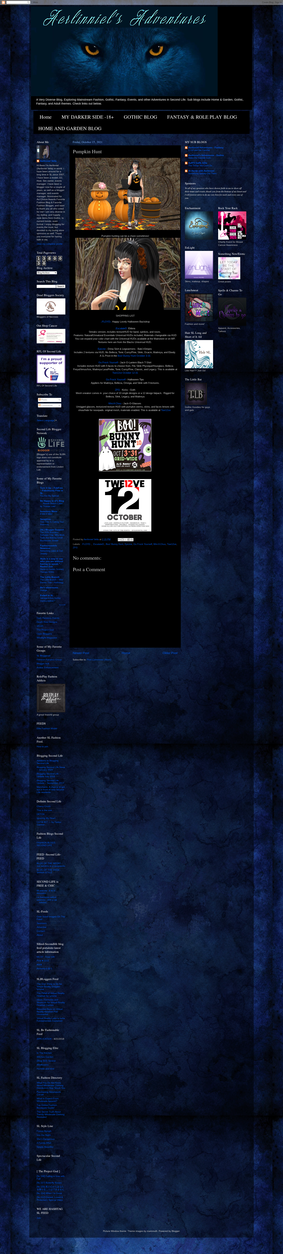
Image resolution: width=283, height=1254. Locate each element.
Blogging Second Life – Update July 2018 (49, 775)
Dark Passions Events (48, 618)
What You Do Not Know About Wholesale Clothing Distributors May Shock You (51, 1085)
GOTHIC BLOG (140, 116)
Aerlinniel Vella (48, 161)
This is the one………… (49, 810)
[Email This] (119, 539)
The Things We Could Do (200, 165)
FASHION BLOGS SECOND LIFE (46, 844)
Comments (47, 405)
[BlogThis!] (122, 539)
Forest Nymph (44, 1131)
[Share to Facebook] (128, 539)
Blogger (175, 1231)
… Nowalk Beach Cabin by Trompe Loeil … (51, 505)
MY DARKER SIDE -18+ (88, 116)
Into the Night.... (45, 1135)
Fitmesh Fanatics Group (49, 659)
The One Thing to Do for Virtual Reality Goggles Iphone (49, 986)
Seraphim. (45, 519)
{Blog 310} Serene (46, 1061)
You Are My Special (49, 496)
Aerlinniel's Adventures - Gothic (206, 155)
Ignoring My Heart (46, 818)
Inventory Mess (48, 511)
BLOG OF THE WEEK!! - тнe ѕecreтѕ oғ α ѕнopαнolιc (51, 864)
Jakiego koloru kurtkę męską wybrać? (50, 599)
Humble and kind (45, 1069)
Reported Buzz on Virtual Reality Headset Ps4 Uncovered (50, 1012)
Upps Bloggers (44, 634)
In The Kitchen (44, 1053)
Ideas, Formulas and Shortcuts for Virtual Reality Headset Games (51, 1002)
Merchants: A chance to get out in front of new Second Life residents (51, 790)
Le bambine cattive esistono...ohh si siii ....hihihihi (47, 900)
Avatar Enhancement (47, 667)
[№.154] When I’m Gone (49, 1193)
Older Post (170, 653)
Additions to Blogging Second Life (47, 761)
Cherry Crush (44, 806)
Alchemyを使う (44, 968)
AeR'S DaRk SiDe (197, 163)
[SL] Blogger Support (52, 530)
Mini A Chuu (114, 403)
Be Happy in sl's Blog (52, 501)
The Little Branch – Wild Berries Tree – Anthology (52, 581)
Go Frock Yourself (108, 362)
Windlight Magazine (47, 638)
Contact (41, 931)
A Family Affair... (45, 1143)
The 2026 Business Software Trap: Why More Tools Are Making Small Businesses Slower (52, 536)
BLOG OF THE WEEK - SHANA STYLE (49, 871)
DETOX (41, 814)
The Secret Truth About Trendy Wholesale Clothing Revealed (51, 1114)
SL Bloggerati (43, 656)
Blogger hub (43, 663)
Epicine (102, 349)
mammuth (152, 1231)
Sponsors (42, 923)
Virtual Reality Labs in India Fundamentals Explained (51, 1019)
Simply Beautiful (45, 1147)
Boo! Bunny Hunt (114, 544)
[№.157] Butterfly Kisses (49, 1183)
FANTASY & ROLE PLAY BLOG (202, 116)
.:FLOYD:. (106, 321)
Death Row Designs (47, 622)
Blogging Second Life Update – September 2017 (50, 781)
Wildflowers (42, 1065)
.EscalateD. (121, 328)
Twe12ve (166, 410)
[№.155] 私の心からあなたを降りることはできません (50, 1188)
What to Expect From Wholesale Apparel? (48, 1099)
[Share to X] (125, 539)
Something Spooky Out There (202, 173)
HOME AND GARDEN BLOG (70, 128)
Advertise (41, 927)
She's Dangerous (46, 1139)
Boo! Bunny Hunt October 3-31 (134, 355)
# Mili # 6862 (46, 514)
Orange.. (44, 590)
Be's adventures (49, 587)
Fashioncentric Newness (48, 546)
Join (39, 1218)
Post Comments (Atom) (99, 659)
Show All (62, 605)
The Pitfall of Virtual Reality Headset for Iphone (51, 994)
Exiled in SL (46, 595)
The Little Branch (49, 577)
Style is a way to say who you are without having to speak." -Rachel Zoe (51, 563)
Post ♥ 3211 (43, 961)
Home (46, 116)
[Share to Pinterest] (131, 539)
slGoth (40, 626)
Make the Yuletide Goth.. (200, 158)
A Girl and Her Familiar (199, 150)
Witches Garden (45, 1057)
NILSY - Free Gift (46, 957)
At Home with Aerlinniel (201, 171)
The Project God (45, 630)
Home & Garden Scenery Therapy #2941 (52, 570)
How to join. (43, 746)
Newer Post (81, 653)
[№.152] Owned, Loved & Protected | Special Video (50, 1198)
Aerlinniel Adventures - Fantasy (206, 147)
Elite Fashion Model (47, 728)
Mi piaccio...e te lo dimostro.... (46, 891)
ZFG (118, 390)
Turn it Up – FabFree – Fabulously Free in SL (51, 490)
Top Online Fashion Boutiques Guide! (47, 1106)
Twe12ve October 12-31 (125, 373)
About (40, 935)
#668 (39, 964)
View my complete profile (50, 244)
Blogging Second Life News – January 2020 (51, 768)
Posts (44, 400)
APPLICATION (44, 1039)
